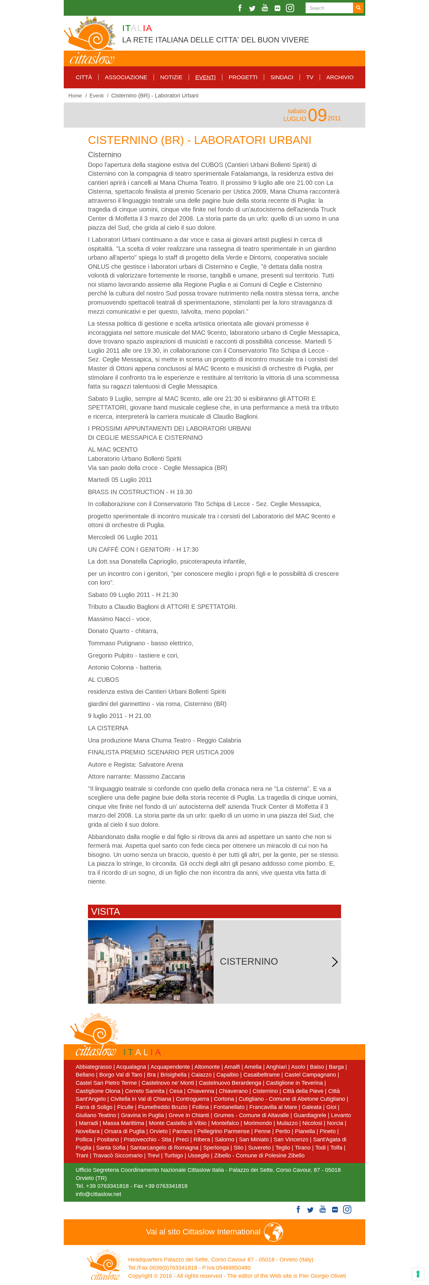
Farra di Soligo (94, 1107)
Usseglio (198, 1155)
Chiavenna (200, 1091)
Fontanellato (229, 1107)
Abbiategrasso (94, 1067)
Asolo (298, 1067)
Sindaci (281, 77)
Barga (336, 1067)
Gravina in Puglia (142, 1115)
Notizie (171, 77)
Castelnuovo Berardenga (230, 1083)
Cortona (224, 1099)
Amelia (253, 1067)
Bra (151, 1075)
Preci (182, 1139)
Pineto (328, 1131)
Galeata (312, 1107)
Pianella (305, 1131)
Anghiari (276, 1067)
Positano (108, 1139)
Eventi (205, 77)
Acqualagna (131, 1067)
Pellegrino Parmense (223, 1131)
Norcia (335, 1123)
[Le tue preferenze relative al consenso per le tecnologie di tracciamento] (418, 1274)
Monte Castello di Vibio (178, 1123)
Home (75, 95)
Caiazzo (201, 1075)
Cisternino (265, 1091)
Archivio (340, 77)
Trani (82, 1155)
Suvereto (259, 1147)
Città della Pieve (303, 1091)
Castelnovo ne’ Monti (168, 1083)
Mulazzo (287, 1123)
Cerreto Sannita (145, 1091)
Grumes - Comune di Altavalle (251, 1115)
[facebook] (240, 8)
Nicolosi (312, 1123)
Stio (238, 1147)
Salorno (224, 1139)
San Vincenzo (291, 1139)
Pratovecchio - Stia (147, 1139)
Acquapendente (170, 1067)
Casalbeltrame (261, 1075)
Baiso (317, 1067)
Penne (262, 1131)
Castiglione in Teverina (294, 1083)
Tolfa (336, 1147)
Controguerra (192, 1099)
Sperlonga (216, 1147)
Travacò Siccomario (118, 1155)
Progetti (243, 77)
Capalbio (227, 1075)
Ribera (201, 1139)
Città (84, 77)
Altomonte (207, 1067)
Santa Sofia (110, 1147)
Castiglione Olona (98, 1091)
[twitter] (253, 8)
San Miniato (254, 1139)
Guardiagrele (310, 1115)
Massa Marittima (123, 1123)
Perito (282, 1131)
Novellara (88, 1131)
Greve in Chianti (189, 1115)
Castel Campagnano (310, 1075)
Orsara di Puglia (124, 1131)
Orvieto (158, 1131)
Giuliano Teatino (96, 1115)
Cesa (175, 1091)
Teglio (282, 1147)
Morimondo (258, 1123)
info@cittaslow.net (98, 1194)
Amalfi (232, 1067)
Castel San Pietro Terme (106, 1083)
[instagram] (290, 8)
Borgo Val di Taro (120, 1075)
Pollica (84, 1139)
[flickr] (278, 8)
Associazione (126, 77)
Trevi (153, 1155)
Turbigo (173, 1155)
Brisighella (173, 1075)
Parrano (182, 1131)
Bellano (85, 1075)
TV (309, 77)
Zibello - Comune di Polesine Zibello (259, 1155)
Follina (200, 1107)
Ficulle (125, 1107)
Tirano (303, 1147)
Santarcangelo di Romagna (164, 1147)
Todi (320, 1147)
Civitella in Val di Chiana (141, 1099)
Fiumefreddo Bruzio (162, 1107)
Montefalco (225, 1123)
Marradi (88, 1123)
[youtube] (265, 8)
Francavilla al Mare (273, 1107)
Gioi (331, 1107)
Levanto (341, 1115)
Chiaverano (233, 1091)
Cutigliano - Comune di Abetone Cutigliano (292, 1099)
